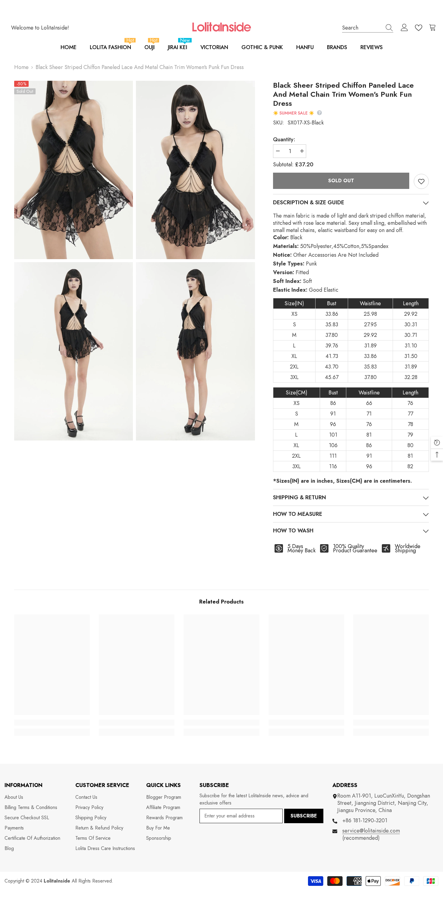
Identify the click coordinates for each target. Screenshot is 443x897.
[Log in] (404, 27)
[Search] (367, 28)
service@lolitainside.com (371, 831)
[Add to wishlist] (421, 181)
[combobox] (362, 27)
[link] (52, 723)
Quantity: (284, 139)
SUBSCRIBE (304, 815)
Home (21, 67)
